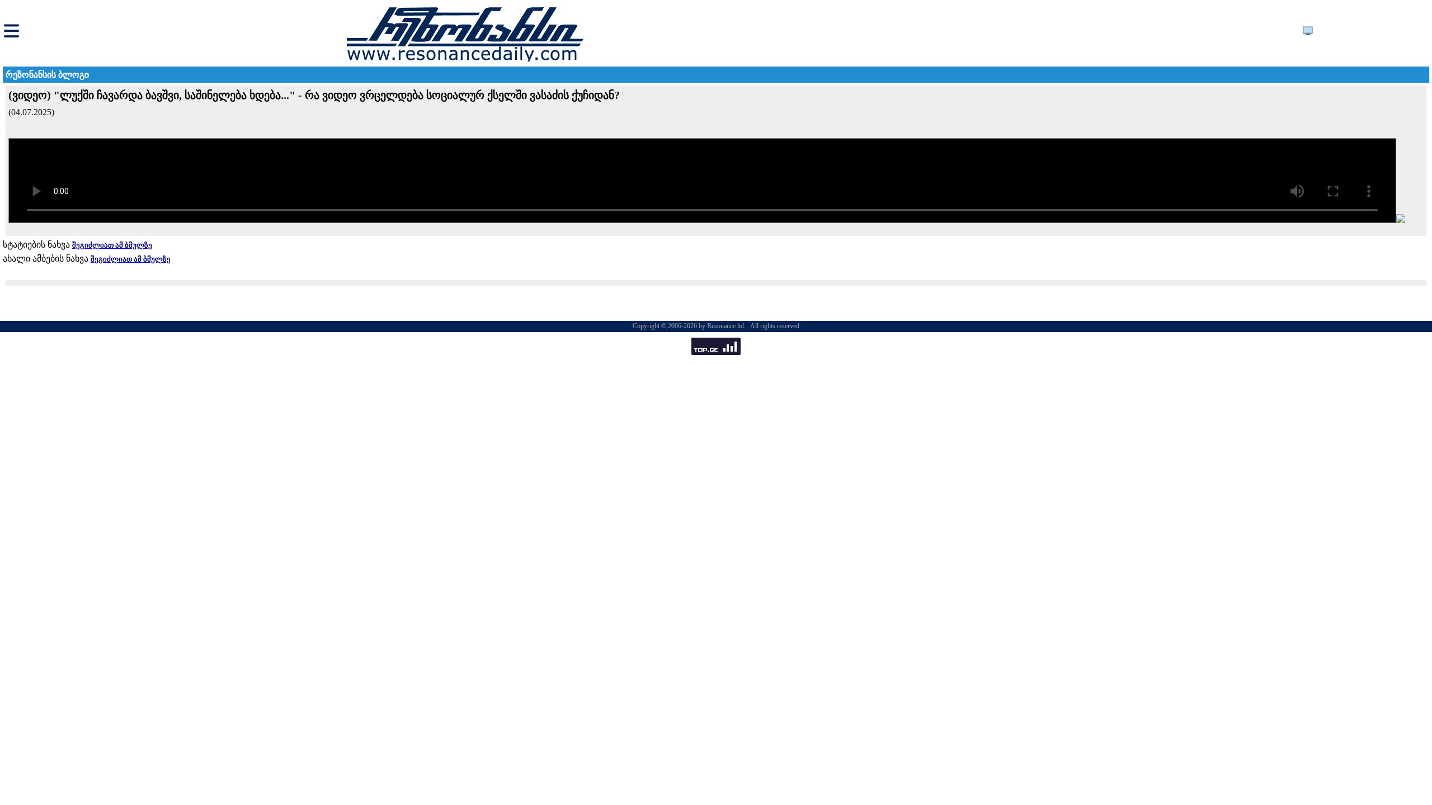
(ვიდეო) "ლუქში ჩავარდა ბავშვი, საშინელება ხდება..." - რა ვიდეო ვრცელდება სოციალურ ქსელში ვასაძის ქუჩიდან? (314, 95)
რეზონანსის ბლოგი (47, 74)
